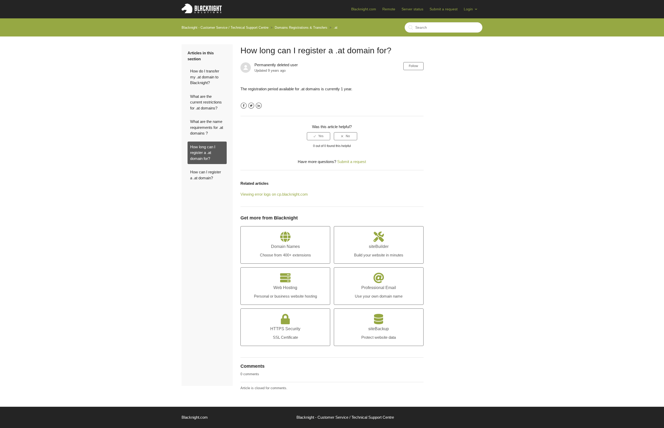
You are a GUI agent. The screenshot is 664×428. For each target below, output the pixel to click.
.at (335, 27)
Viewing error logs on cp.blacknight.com (274, 194)
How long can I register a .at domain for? (202, 153)
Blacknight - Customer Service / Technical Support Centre (225, 27)
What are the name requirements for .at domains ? (206, 127)
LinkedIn (258, 105)
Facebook (243, 105)
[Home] (202, 12)
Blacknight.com (363, 9)
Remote (388, 9)
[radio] (318, 136)
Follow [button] (413, 66)
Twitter (251, 105)
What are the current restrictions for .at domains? (206, 102)
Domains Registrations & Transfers (301, 27)
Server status (412, 9)
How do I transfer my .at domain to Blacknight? (204, 77)
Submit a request (444, 9)
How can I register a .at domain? (205, 175)
